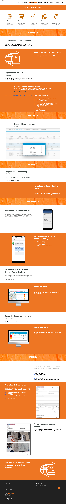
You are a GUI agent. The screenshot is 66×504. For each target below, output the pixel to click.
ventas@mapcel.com (10, 493)
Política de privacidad (8, 483)
